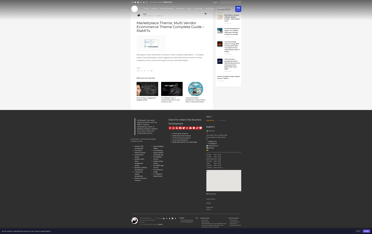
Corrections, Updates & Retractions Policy (212, 225)
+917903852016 (212, 144)
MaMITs (160, 224)
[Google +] (146, 2)
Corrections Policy (234, 222)
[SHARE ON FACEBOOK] (141, 70)
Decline (358, 231)
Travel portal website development (139, 174)
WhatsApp (211, 148)
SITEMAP (181, 218)
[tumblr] (141, 2)
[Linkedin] (163, 218)
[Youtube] (143, 2)
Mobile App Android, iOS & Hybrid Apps (184, 142)
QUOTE (238, 9)
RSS (197, 218)
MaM (144, 14)
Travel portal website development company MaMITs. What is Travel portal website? (196, 100)
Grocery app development (180, 140)
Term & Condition (234, 218)
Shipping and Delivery (235, 225)
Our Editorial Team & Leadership (210, 227)
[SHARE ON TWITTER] (138, 70)
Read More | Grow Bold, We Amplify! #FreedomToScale (143, 140)
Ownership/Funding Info (187, 220)
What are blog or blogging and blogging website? (146, 99)
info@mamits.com (213, 146)
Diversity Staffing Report (187, 222)
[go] (239, 2)
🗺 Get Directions (211, 194)
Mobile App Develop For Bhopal (181, 136)
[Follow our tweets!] (166, 218)
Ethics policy (205, 220)
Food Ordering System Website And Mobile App (158, 153)
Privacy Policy (233, 220)
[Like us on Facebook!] (175, 218)
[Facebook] (132, 2)
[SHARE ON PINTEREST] (148, 70)
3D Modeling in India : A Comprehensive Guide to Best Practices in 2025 (170, 100)
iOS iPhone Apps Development (181, 138)
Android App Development (180, 133)
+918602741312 (167, 2)
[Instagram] (138, 2)
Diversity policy (206, 222)
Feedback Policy (204, 218)
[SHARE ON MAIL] (151, 70)
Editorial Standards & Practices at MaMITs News (214, 223)
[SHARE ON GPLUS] (144, 70)
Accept (366, 231)
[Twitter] (135, 2)
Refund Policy (233, 223)
